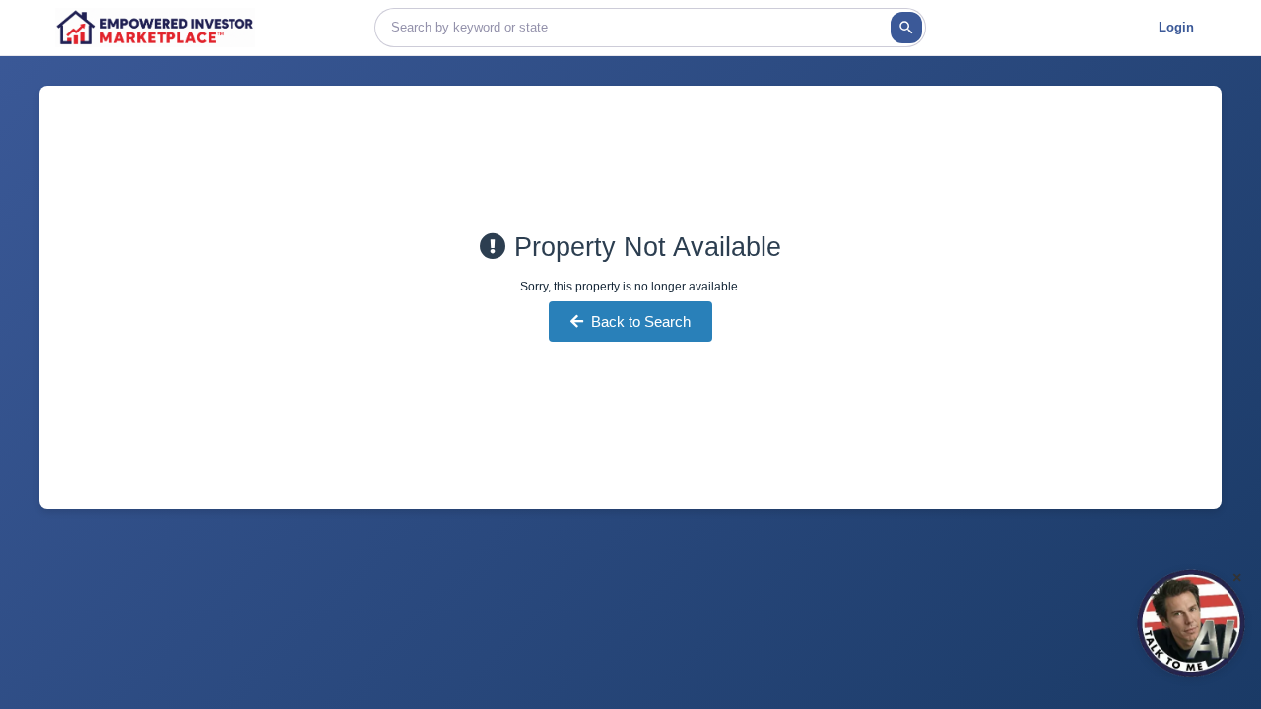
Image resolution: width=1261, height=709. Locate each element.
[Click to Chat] (1191, 623)
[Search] (906, 27)
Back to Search (641, 321)
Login (1176, 27)
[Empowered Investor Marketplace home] (155, 27)
